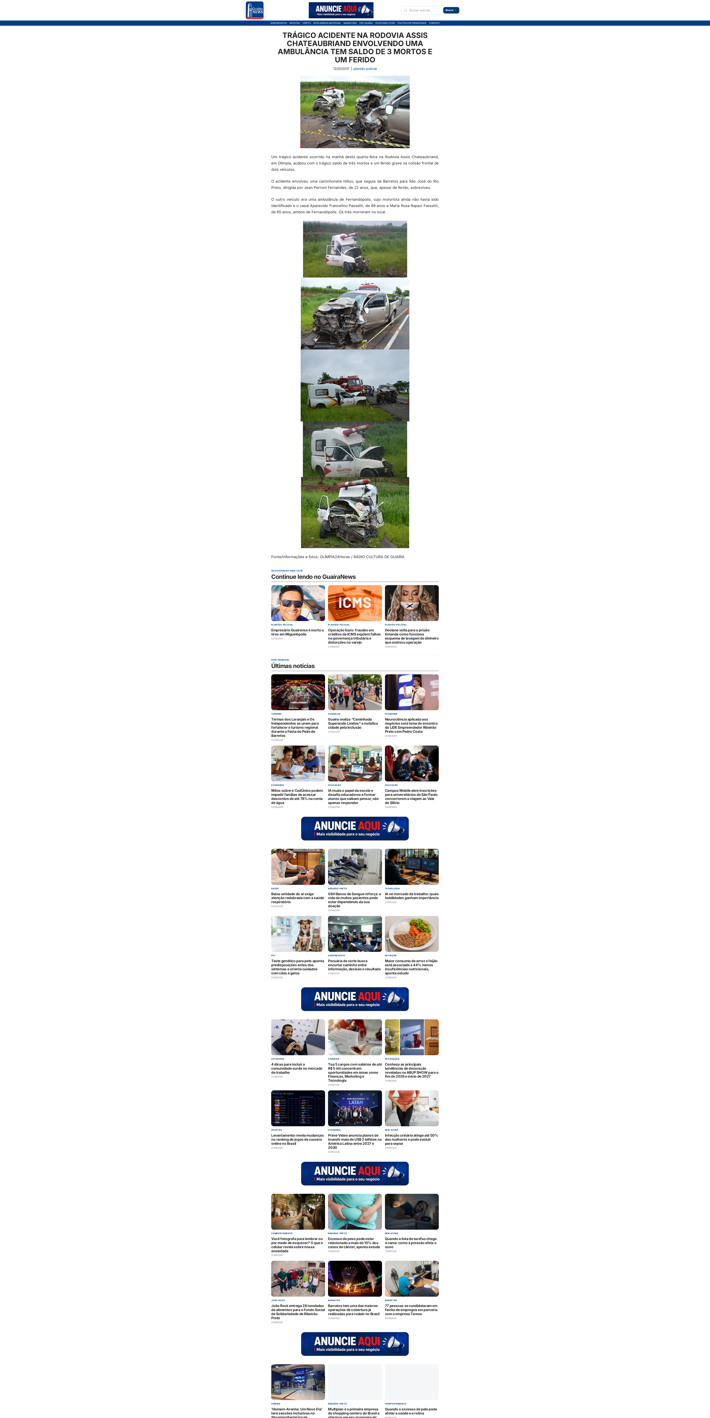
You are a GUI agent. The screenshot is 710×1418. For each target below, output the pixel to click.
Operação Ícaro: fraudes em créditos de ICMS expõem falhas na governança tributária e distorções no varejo (354, 636)
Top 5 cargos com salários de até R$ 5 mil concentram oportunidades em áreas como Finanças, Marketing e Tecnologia (355, 1072)
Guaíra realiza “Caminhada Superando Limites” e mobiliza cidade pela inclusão (353, 723)
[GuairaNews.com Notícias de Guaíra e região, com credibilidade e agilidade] (254, 10)
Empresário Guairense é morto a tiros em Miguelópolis (297, 632)
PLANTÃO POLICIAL (365, 69)
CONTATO (434, 23)
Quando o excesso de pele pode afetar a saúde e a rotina (411, 1411)
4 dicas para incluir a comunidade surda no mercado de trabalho (296, 1068)
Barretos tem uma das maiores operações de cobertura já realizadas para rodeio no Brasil (353, 1310)
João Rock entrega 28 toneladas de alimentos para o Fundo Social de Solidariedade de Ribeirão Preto (298, 1312)
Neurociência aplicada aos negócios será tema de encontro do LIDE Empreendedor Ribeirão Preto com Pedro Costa (411, 725)
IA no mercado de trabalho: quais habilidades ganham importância (412, 896)
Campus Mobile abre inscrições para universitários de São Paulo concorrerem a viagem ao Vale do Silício (411, 796)
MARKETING (350, 23)
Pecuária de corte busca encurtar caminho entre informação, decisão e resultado (354, 965)
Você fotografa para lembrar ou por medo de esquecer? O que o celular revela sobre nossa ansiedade (297, 1245)
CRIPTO (306, 23)
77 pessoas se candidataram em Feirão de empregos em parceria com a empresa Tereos (411, 1310)
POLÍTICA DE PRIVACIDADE (412, 23)
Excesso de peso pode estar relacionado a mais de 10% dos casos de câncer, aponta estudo (354, 1243)
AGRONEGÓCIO (279, 23)
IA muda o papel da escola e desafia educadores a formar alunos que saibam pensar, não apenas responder (353, 796)
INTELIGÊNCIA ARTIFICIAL (327, 23)
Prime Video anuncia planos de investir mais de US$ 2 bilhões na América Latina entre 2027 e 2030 (355, 1141)
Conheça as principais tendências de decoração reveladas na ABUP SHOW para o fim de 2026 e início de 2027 (412, 1070)
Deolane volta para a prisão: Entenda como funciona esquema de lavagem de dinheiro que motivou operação (412, 636)
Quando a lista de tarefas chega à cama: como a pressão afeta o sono (411, 1243)
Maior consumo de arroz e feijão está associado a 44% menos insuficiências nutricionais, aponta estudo (411, 967)
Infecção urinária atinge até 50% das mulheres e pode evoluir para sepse (411, 1139)
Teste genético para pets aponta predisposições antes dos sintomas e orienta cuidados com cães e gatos (297, 967)
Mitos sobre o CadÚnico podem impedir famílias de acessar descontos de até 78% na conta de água (297, 796)
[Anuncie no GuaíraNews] (341, 10)
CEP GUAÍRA (366, 23)
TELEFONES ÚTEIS (385, 23)
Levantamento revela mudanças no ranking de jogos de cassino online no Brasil (297, 1139)
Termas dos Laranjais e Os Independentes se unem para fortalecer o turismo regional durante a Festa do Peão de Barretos (295, 727)
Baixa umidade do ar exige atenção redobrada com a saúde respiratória (297, 898)
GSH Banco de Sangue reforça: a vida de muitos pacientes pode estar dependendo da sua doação (354, 900)
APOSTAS (295, 23)
